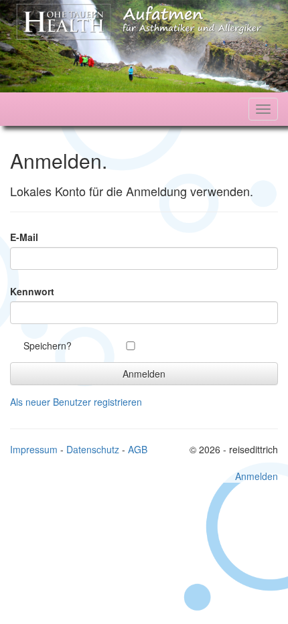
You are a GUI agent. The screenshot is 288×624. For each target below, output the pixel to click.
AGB (137, 449)
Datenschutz (92, 449)
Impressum (34, 449)
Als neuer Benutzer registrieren (76, 401)
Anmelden (256, 476)
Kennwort (32, 291)
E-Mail (24, 237)
